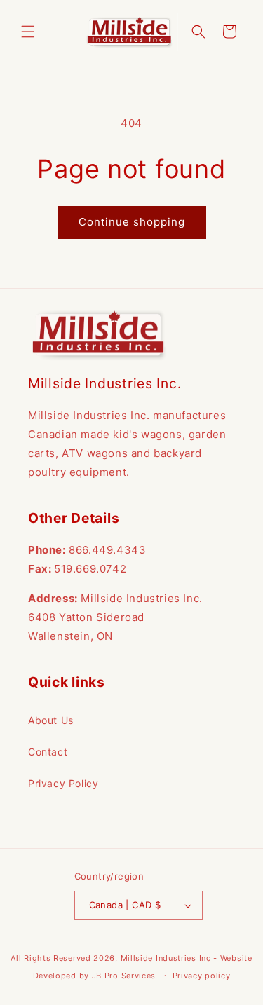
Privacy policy (202, 975)
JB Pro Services (124, 975)
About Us (51, 720)
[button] (28, 31)
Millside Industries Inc (166, 958)
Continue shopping (132, 221)
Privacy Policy (63, 783)
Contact (47, 752)
